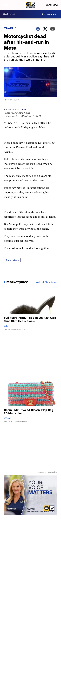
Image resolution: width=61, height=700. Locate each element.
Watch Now (51, 5)
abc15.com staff (17, 109)
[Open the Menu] (5, 5)
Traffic (10, 28)
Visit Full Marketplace (46, 282)
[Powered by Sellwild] (52, 472)
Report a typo (12, 260)
